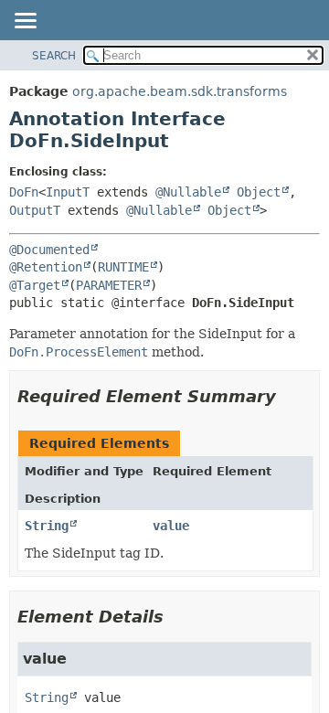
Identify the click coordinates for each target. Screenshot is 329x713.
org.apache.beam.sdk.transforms (179, 91)
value (171, 525)
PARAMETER (109, 285)
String (47, 525)
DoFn (23, 192)
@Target (34, 285)
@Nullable (188, 192)
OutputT (34, 210)
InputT (68, 192)
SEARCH (54, 55)
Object (259, 192)
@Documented (49, 249)
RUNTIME (123, 267)
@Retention (45, 267)
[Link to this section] (288, 396)
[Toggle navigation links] (24, 22)
